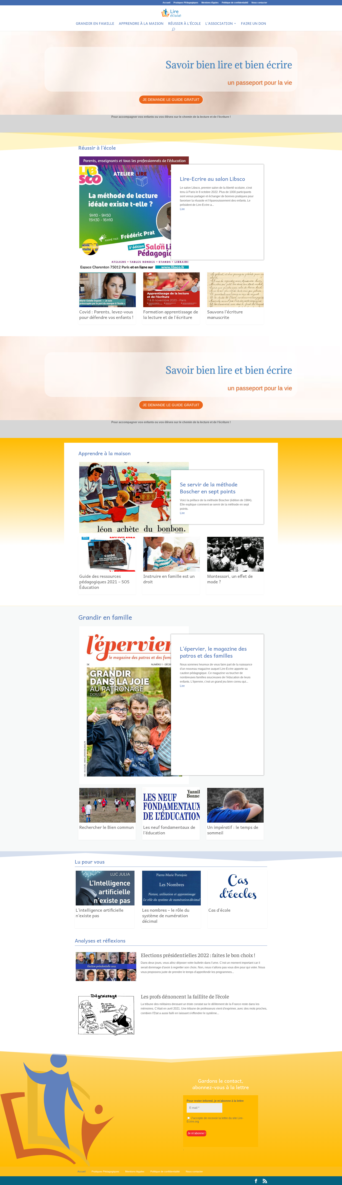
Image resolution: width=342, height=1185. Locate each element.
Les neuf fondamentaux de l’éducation (171, 813)
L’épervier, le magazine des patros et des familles (213, 652)
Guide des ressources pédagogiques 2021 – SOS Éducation (107, 565)
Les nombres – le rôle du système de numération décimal (171, 899)
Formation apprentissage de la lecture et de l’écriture (171, 298)
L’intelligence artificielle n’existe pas (104, 899)
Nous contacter (259, 3)
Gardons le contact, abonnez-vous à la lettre (220, 1084)
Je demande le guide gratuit (171, 100)
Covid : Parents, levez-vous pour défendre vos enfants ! (107, 298)
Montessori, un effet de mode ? (235, 565)
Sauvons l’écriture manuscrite (235, 298)
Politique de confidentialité (235, 3)
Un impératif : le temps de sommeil (235, 813)
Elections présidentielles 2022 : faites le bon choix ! (198, 955)
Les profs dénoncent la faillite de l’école (185, 996)
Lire (182, 209)
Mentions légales (210, 3)
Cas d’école (237, 899)
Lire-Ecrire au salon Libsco (212, 178)
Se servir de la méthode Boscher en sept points (208, 487)
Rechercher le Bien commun (107, 813)
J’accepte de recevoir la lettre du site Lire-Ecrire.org (215, 1120)
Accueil (166, 3)
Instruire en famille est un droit (171, 565)
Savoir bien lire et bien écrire (228, 64)
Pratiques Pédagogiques (185, 3)
